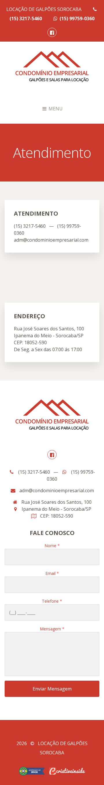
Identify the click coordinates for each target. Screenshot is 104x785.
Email (52, 573)
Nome (52, 545)
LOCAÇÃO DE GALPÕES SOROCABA (43, 9)
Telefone (52, 601)
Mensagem (52, 629)
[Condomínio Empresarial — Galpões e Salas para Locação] (52, 66)
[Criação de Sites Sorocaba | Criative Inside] (52, 770)
